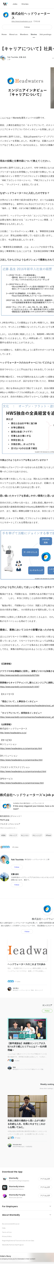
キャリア (14, 835)
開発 (4, 835)
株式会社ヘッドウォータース (31, 16)
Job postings (45, 34)
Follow (27, 27)
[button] (28, 1172)
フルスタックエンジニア (10, 823)
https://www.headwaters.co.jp (22, 21)
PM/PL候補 (4, 820)
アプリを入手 (45, 1179)
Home (4, 34)
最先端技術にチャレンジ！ (11, 816)
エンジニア (38, 835)
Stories (34, 34)
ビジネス (25, 835)
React (49, 835)
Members (24, 34)
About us (13, 34)
